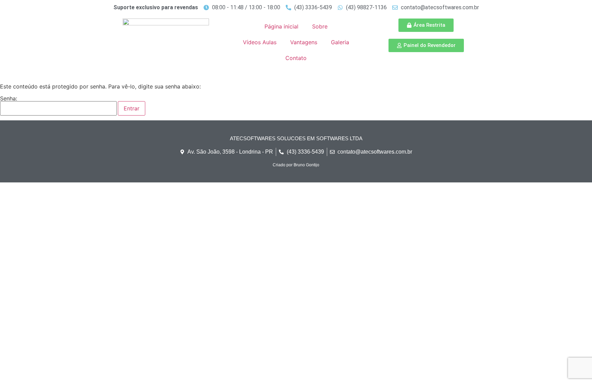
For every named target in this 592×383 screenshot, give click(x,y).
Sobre (320, 26)
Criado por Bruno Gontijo (296, 165)
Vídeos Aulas (259, 42)
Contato (296, 58)
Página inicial (281, 26)
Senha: (8, 99)
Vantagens (303, 42)
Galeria (340, 42)
